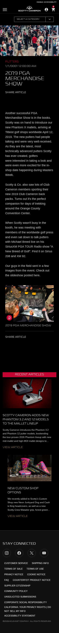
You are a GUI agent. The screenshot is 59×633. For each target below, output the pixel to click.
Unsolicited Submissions (20, 596)
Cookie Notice (36, 574)
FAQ (6, 580)
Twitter (12, 100)
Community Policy (16, 591)
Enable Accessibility (47, 2)
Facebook (18, 100)
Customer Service (16, 563)
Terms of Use (35, 568)
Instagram (7, 553)
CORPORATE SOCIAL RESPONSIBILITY (25, 602)
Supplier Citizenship (17, 585)
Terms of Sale (13, 568)
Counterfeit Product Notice (31, 580)
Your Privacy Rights (32, 607)
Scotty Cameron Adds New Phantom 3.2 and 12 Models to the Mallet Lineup (26, 419)
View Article (13, 447)
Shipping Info (40, 563)
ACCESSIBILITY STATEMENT (19, 615)
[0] (53, 10)
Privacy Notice (13, 574)
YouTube (44, 553)
